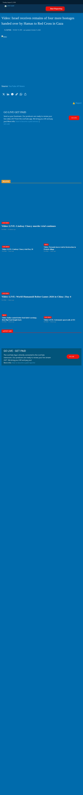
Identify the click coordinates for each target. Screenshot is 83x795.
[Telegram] (55, 2)
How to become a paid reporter (23, 363)
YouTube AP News (17, 86)
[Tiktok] (37, 2)
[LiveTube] (9, 8)
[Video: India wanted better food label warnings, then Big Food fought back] (20, 313)
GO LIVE (7, 124)
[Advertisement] (41, 156)
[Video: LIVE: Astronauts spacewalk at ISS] (62, 313)
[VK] (59, 2)
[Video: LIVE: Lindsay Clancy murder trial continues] (41, 209)
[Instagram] (34, 2)
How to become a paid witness (27, 121)
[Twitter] (44, 2)
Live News (5, 223)
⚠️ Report (77, 102)
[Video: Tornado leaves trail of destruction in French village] (62, 242)
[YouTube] (48, 2)
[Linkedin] (52, 2)
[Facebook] (41, 2)
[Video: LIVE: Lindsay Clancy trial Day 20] (20, 242)
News (46, 244)
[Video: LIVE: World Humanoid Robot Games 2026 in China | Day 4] (41, 280)
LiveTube (8, 30)
